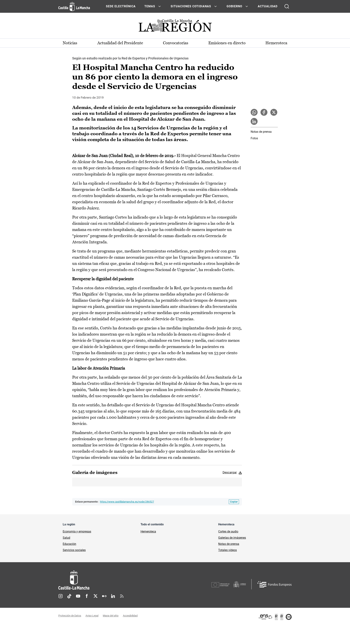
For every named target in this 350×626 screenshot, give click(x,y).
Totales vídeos (227, 550)
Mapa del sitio (110, 615)
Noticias (70, 43)
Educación (69, 544)
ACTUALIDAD (267, 6)
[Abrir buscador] (287, 6)
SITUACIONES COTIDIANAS (191, 6)
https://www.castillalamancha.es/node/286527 (127, 501)
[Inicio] (107, 580)
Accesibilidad (130, 615)
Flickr (104, 596)
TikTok (69, 596)
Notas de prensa (261, 131)
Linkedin (113, 596)
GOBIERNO (234, 6)
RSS (121, 596)
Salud (66, 537)
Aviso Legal (91, 615)
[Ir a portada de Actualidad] (175, 27)
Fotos (254, 138)
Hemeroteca (276, 43)
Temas (149, 6)
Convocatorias (175, 43)
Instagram (60, 596)
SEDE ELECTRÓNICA (121, 6)
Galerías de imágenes (232, 537)
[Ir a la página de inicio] (74, 6)
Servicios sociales (74, 550)
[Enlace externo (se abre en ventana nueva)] (275, 617)
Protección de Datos (69, 615)
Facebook (86, 596)
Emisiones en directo (227, 43)
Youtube (78, 596)
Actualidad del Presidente (120, 43)
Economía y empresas (77, 531)
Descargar (230, 472)
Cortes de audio (228, 531)
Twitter (95, 596)
